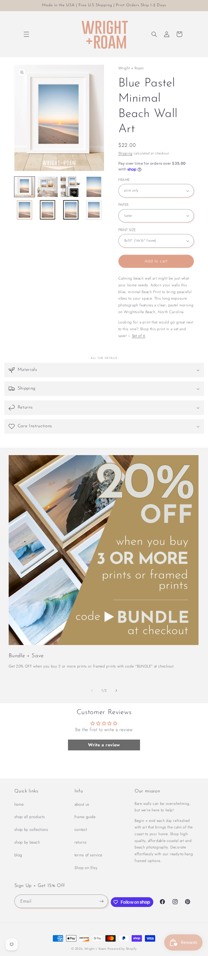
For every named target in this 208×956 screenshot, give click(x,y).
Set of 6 (138, 335)
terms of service (88, 855)
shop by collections (31, 829)
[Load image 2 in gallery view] (47, 187)
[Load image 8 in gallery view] (94, 210)
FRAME (124, 179)
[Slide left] (92, 691)
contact (80, 829)
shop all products (29, 817)
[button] (26, 34)
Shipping (125, 153)
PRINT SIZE (127, 229)
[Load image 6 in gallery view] (47, 210)
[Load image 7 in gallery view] (71, 210)
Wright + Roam (95, 949)
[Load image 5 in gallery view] (24, 210)
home (19, 804)
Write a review (104, 745)
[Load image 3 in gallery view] (71, 187)
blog (18, 855)
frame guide (85, 817)
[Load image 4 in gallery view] (94, 187)
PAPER (123, 204)
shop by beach (27, 842)
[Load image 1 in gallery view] (24, 187)
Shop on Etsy (86, 868)
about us (81, 804)
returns (80, 842)
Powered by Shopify (122, 949)
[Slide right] (116, 691)
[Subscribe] (101, 901)
